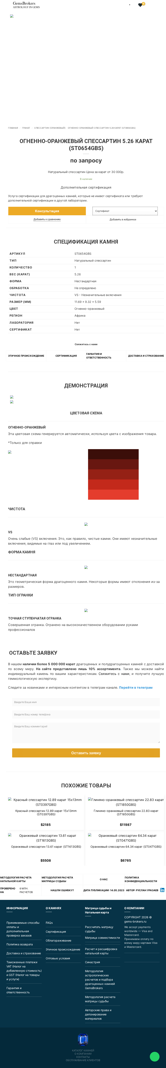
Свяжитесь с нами (114, 674)
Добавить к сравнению (47, 219)
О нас (104, 879)
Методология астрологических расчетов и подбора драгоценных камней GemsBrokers (100, 979)
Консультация (47, 211)
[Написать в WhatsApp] (136, 958)
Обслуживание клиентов (83, 1060)
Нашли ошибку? (62, 890)
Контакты (83, 1057)
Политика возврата (19, 944)
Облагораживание (58, 940)
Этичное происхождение (26, 355)
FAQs (49, 922)
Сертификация (66, 355)
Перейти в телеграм (135, 687)
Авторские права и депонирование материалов (98, 1014)
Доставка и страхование (146, 355)
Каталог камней (83, 1050)
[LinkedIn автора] (162, 890)
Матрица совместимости (102, 937)
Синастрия (92, 962)
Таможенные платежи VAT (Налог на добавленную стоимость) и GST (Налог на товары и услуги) (24, 970)
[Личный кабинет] (134, 5)
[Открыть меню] (3, 3)
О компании (83, 1053)
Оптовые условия (58, 958)
